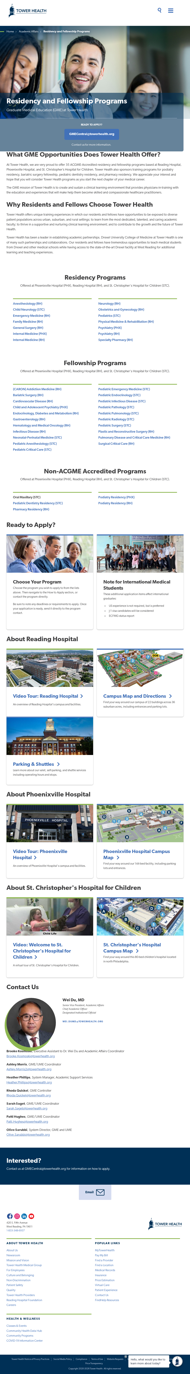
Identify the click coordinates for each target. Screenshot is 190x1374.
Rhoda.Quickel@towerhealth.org (28, 1095)
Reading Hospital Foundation (24, 1300)
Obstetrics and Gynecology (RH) (121, 309)
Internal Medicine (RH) (29, 340)
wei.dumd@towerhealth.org (83, 1022)
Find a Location (104, 1265)
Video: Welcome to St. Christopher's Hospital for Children (42, 951)
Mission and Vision (17, 1260)
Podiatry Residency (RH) (115, 503)
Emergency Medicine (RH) (31, 316)
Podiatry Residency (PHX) (116, 497)
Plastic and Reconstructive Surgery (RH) (126, 431)
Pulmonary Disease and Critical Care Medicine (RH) (134, 437)
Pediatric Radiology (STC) (116, 419)
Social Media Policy (62, 1359)
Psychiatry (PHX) (110, 328)
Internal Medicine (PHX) (30, 334)
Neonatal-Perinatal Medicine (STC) (37, 437)
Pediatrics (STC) (109, 316)
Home (10, 31)
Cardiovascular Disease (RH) (33, 401)
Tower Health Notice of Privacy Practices (30, 1359)
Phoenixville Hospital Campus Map (136, 854)
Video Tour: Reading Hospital (45, 696)
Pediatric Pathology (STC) (116, 407)
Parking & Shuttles (34, 764)
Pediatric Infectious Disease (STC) (121, 401)
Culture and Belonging (20, 1275)
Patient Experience (106, 1290)
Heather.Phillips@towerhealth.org (29, 1082)
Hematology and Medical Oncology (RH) (41, 425)
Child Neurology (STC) (29, 309)
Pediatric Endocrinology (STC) (119, 395)
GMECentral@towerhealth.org (91, 134)
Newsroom (13, 1255)
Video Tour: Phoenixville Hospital (40, 854)
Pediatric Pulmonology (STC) (118, 413)
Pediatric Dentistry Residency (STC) (38, 503)
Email (89, 1192)
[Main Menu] (169, 11)
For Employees (15, 1270)
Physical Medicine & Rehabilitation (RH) (126, 321)
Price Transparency (94, 1363)
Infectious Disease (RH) (29, 431)
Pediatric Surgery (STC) (114, 425)
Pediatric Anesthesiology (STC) (35, 443)
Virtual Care (102, 1285)
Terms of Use (97, 1359)
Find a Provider (104, 1260)
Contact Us (101, 1295)
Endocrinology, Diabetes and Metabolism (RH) (46, 413)
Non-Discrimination (18, 1280)
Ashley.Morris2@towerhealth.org (28, 1069)
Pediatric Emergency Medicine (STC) (124, 389)
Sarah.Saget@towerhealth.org (26, 1108)
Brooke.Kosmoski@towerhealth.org (30, 1056)
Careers (11, 1305)
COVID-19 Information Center (24, 1340)
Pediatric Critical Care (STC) (32, 449)
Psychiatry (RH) (109, 334)
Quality (10, 1290)
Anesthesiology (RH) (27, 303)
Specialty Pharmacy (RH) (115, 340)
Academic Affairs (28, 31)
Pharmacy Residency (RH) (31, 509)
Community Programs (19, 1335)
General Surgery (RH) (28, 328)
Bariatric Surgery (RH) (28, 395)
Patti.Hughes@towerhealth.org (27, 1121)
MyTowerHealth (104, 1250)
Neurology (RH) (109, 303)
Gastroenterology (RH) (29, 419)
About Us (12, 1250)
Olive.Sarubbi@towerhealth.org (28, 1134)
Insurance (101, 1275)
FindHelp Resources (107, 1300)
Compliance (81, 1359)
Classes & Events (16, 1326)
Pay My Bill (101, 1255)
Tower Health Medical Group (24, 1265)
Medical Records (105, 1270)
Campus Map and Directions (135, 696)
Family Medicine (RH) (28, 321)
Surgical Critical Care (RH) (116, 443)
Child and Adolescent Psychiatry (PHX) (40, 407)
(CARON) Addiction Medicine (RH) (37, 389)
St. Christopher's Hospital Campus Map (132, 948)
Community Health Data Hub (24, 1331)
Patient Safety (14, 1285)
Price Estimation (104, 1280)
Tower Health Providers (20, 1295)
